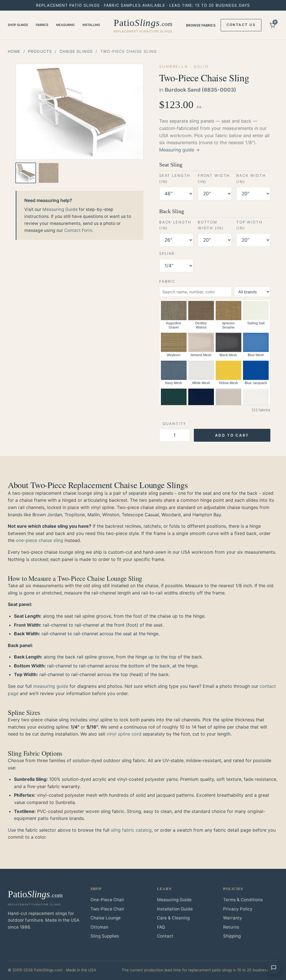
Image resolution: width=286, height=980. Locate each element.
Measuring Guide (60, 209)
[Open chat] (273, 967)
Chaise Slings (76, 51)
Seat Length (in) (174, 178)
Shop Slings (18, 25)
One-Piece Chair (107, 899)
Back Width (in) (251, 178)
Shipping (232, 936)
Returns (231, 927)
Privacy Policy (237, 909)
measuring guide (50, 686)
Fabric (167, 281)
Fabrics (42, 25)
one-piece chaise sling (39, 540)
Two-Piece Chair (107, 909)
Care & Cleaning (173, 917)
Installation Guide (175, 909)
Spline (167, 253)
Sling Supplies (104, 936)
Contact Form (78, 230)
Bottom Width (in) (211, 225)
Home (14, 51)
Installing (91, 25)
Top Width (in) (249, 225)
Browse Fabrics (201, 25)
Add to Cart (232, 435)
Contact (165, 936)
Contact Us (241, 25)
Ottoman (99, 927)
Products (40, 51)
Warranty (232, 917)
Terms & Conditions (243, 899)
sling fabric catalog (131, 830)
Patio (143, 25)
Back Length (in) (175, 225)
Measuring (65, 25)
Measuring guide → (179, 150)
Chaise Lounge (105, 917)
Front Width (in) (214, 178)
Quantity (174, 423)
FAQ (161, 927)
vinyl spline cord (124, 734)
